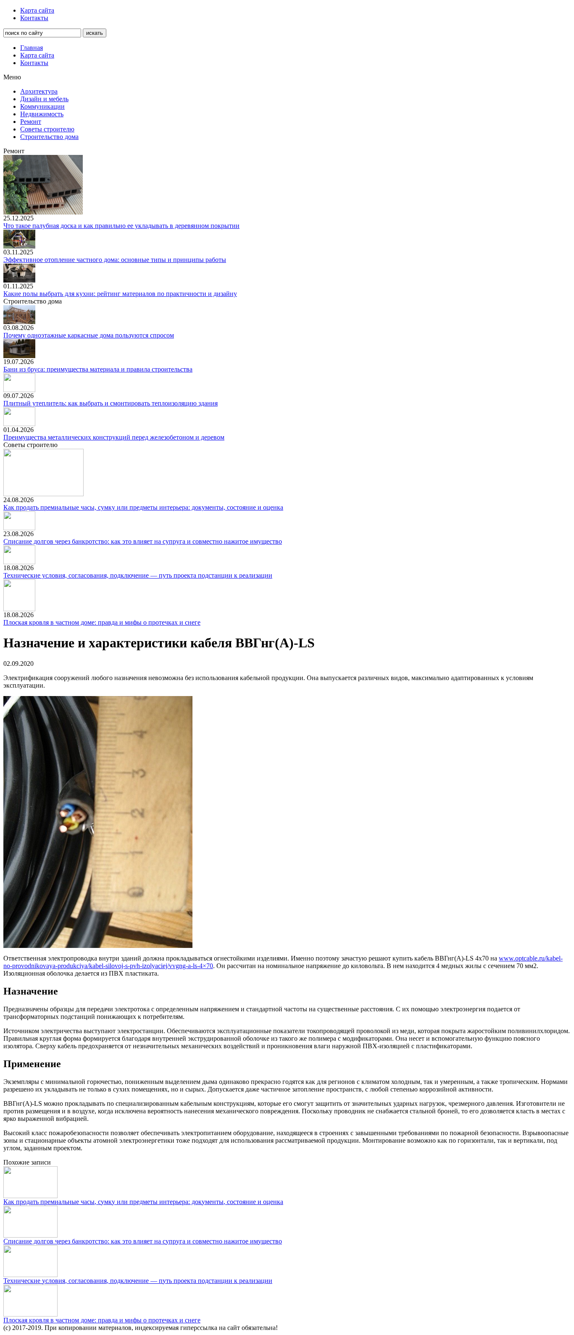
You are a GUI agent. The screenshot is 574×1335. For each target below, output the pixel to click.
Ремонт (30, 121)
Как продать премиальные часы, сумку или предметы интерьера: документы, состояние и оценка (143, 507)
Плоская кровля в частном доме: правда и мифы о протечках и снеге (101, 622)
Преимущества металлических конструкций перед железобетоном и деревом (113, 437)
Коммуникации (42, 106)
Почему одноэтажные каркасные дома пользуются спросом (88, 335)
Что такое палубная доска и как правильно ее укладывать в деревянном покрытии (121, 225)
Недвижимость (41, 114)
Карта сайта (37, 10)
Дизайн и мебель (44, 98)
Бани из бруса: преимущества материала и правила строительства (97, 369)
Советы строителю (47, 129)
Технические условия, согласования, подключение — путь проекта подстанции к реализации (137, 575)
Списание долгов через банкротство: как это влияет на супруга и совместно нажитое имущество (142, 541)
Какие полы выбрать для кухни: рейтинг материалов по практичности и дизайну (120, 293)
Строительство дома (49, 136)
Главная (31, 47)
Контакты (34, 17)
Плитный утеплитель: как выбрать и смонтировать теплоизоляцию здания (110, 403)
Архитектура (39, 91)
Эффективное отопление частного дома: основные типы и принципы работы (114, 259)
